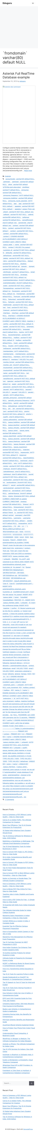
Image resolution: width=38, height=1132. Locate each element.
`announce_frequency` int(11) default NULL (18, 195)
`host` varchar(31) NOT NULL (17, 307)
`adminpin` (7, 182)
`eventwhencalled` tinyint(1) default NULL (18, 283)
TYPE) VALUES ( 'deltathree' (18, 761)
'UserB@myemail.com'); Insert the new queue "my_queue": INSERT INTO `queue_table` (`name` (18, 594)
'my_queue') (17, 567)
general (17, 674)
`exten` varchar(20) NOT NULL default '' (17, 286)
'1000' (21, 532)
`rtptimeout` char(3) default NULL (15, 474)
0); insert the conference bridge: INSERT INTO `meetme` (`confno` (19, 605)
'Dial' (31, 537)
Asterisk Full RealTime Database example (18, 75)
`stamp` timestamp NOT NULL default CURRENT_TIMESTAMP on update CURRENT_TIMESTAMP (19, 498)
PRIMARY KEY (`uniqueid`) (12, 748)
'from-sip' (6, 551)
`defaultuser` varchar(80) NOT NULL (16, 255)
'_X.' (22, 526)
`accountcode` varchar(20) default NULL (19, 179)
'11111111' (27, 532)
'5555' (27, 537)
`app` (15, 203)
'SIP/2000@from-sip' (18, 578)
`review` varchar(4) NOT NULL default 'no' (18, 466)
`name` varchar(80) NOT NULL (14, 373)
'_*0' (14, 526)
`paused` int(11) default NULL (13, 389)
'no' (23, 567)
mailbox (17, 701)
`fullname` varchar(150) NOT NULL (20, 302)
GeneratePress (28, 1129)
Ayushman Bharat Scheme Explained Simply (18, 1025)
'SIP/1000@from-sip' (10, 575)
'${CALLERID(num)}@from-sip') (14, 529)
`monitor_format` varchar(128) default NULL (18, 362)
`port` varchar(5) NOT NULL (13, 411)
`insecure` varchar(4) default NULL (15, 310)
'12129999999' (8, 537)
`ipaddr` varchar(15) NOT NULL (14, 326)
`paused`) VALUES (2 (19, 392)
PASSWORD (22, 715)
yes (25, 797)
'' (25, 526)
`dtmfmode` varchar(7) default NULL (16, 272)
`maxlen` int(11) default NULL (18, 346)
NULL (15, 715)
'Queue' (28, 567)
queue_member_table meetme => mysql (17, 750)
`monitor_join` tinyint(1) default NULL (16, 365)
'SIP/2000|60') (8, 581)
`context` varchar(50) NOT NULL (21, 231)
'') (27, 526)
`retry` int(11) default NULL (22, 463)
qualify (24, 748)
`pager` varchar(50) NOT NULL (22, 384)
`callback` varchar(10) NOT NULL (15, 214)
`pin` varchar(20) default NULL (23, 408)
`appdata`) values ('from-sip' (24, 209)
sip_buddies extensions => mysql (19, 756)
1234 (4, 622)
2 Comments (9, 799)
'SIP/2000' (6, 578)
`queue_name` (13, 430)
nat (11, 715)
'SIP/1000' (20, 573)
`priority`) (29, 414)
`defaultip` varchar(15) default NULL (18, 253)
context (31, 665)
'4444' (21, 537)
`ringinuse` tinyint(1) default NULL (15, 469)
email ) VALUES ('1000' (20, 668)
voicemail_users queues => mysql (14, 769)
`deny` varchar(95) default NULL (14, 261)
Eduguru (7, 3)
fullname (11, 674)
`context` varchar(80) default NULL (15, 233)
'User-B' (12, 583)
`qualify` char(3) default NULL (13, 417)
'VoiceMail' (23, 597)
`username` (17, 518)
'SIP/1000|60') (23, 575)
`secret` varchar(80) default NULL (22, 485)
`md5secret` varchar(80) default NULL (16, 348)
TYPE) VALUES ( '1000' (11, 758)
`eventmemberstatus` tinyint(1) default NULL (19, 280)
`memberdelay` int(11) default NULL (16, 351)
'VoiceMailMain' (8, 600)
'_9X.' (19, 526)
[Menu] (32, 3)
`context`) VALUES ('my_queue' (19, 247)
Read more (28, 170)
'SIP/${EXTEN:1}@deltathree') (13, 570)
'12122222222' (17, 534)
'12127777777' (28, 534)
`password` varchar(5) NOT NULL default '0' (18, 387)
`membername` (8, 354)
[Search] (31, 1083)
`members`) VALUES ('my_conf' (22, 359)
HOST (29, 674)
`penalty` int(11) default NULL (13, 395)
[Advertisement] (19, 26)
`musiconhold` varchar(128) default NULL (17, 370)
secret (5, 756)
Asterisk (8, 176)
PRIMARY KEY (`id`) (18, 734)
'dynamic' (6, 540)
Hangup (23, 674)
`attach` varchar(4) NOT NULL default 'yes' (18, 212)
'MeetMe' (15, 559)
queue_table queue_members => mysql (16, 753)
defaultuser (7, 668)
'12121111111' (7, 534)
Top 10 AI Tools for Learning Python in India (18, 974)
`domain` (24, 266)
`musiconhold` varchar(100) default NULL (18, 367)
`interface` (6, 313)
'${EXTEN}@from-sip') (10, 532)
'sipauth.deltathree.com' (22, 581)
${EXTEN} (17, 600)
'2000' (16, 537)
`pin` (9, 408)
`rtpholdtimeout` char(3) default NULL (16, 471)
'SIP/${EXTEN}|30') (9, 573)
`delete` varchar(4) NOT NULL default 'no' (18, 258)
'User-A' (5, 583)
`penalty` (30, 392)
